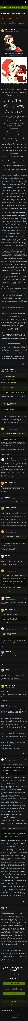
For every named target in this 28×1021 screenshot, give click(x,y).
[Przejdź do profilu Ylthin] (2, 759)
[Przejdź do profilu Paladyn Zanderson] (2, 508)
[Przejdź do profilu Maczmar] (2, 556)
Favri (17, 764)
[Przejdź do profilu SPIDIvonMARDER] (2, 30)
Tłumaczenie (12, 1016)
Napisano (11, 31)
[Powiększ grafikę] (14, 43)
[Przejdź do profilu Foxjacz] (2, 670)
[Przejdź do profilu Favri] (2, 706)
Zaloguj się (14, 993)
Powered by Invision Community (14, 1018)
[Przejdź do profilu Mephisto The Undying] (2, 459)
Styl (18, 1016)
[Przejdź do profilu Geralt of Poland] (2, 370)
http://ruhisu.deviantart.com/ (15, 55)
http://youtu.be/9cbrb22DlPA (14, 343)
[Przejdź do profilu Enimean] (2, 498)
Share (14, 1001)
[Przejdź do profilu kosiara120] (2, 652)
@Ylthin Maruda (5, 911)
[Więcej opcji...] (25, 31)
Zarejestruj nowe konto (14, 983)
